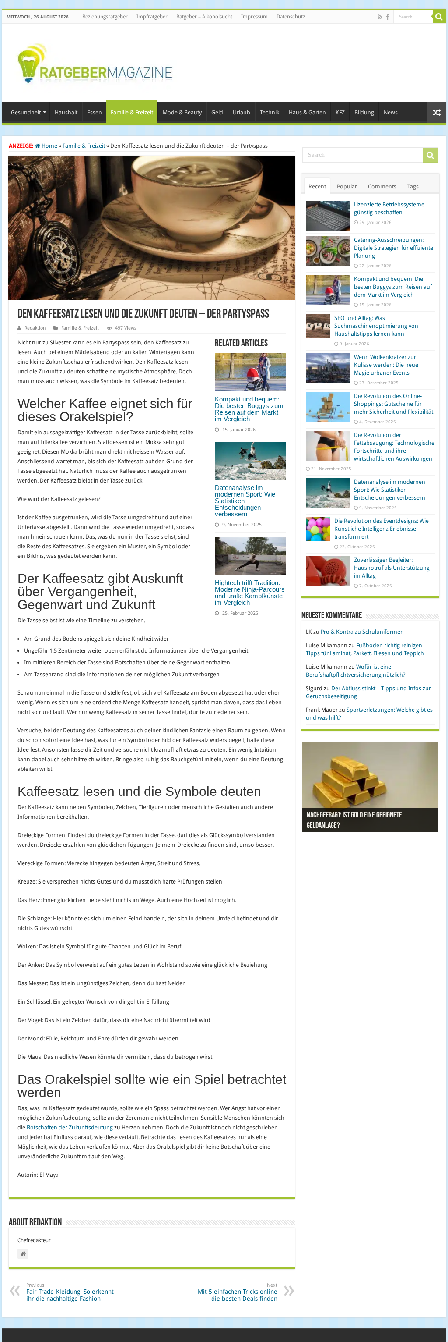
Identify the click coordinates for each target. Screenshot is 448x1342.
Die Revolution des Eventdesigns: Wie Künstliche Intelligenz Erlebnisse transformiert (381, 529)
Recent (317, 186)
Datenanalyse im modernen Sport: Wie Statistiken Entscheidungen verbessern (389, 490)
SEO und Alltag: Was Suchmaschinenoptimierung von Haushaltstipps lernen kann (376, 326)
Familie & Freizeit (132, 112)
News (391, 112)
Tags (413, 186)
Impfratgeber (152, 17)
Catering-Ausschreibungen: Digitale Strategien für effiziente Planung (393, 248)
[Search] (439, 16)
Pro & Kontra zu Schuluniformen (362, 631)
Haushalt (66, 112)
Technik (269, 112)
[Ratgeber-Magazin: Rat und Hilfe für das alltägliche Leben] (95, 61)
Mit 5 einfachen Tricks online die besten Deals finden (237, 1292)
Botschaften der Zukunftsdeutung (70, 1127)
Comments (382, 186)
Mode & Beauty (182, 112)
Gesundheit (26, 112)
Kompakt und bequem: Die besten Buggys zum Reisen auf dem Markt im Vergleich (249, 408)
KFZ (340, 112)
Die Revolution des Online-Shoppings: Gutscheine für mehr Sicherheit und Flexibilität (393, 404)
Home (48, 145)
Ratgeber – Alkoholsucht (204, 17)
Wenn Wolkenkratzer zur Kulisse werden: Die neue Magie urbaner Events (386, 365)
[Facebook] (387, 17)
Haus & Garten (307, 112)
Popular (347, 186)
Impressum (254, 17)
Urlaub (241, 112)
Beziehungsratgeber (105, 17)
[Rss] (380, 17)
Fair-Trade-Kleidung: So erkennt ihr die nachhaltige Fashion (70, 1292)
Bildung (364, 112)
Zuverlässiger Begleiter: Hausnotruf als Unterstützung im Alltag (392, 568)
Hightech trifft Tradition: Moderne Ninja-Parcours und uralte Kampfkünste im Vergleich (250, 592)
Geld (217, 112)
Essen (94, 112)
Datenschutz (290, 17)
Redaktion (35, 328)
